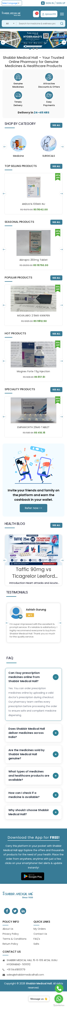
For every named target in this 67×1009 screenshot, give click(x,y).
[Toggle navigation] (62, 14)
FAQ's (37, 939)
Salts (36, 944)
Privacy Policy (11, 934)
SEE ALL (56, 125)
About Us (8, 929)
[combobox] (9, 23)
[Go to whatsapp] (58, 999)
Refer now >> (33, 508)
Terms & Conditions (14, 939)
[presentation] (3, 42)
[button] (30, 49)
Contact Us (40, 934)
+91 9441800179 (16, 969)
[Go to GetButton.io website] (58, 1005)
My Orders (40, 929)
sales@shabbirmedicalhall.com (25, 974)
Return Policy (10, 944)
